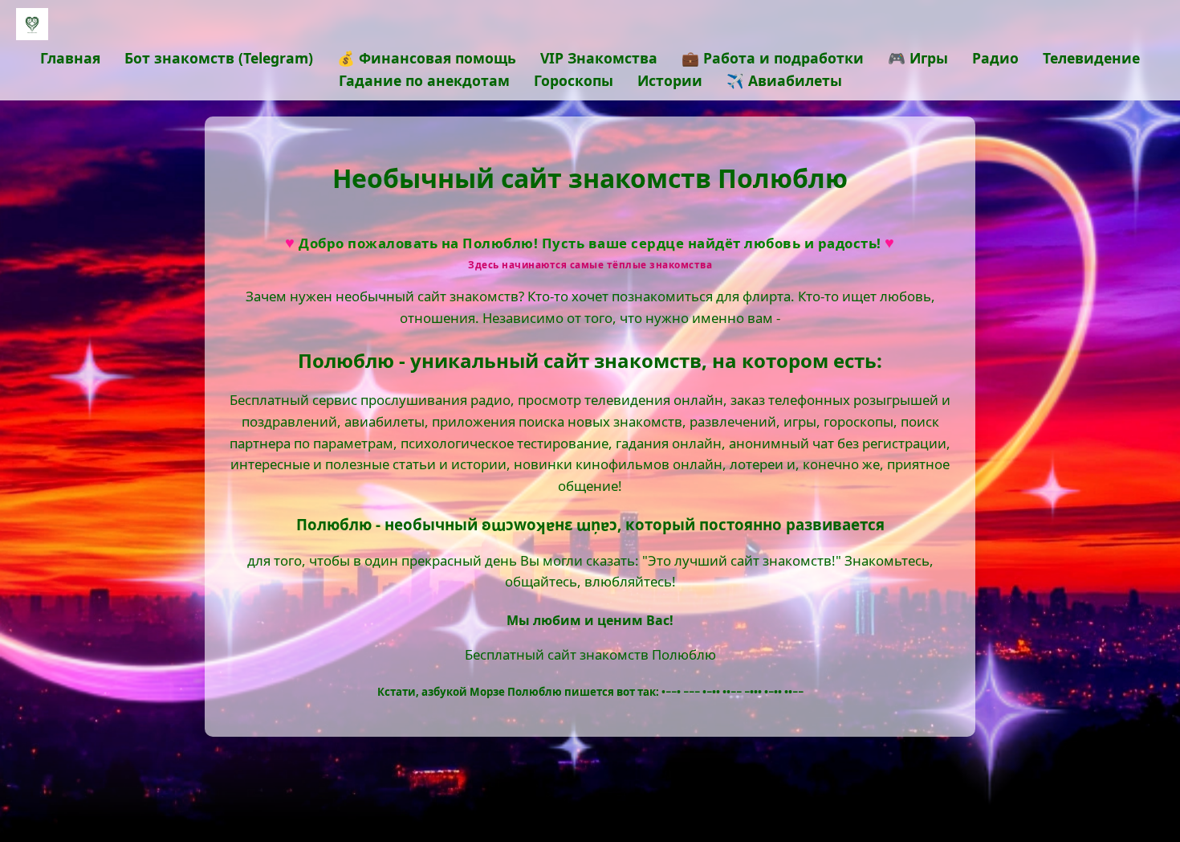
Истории (669, 80)
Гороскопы (573, 80)
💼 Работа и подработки (773, 57)
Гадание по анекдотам (424, 80)
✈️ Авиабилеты (784, 80)
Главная (70, 57)
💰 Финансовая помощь (426, 57)
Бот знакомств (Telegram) (218, 57)
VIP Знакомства (598, 57)
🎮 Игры (918, 57)
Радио (995, 57)
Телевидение (1091, 57)
